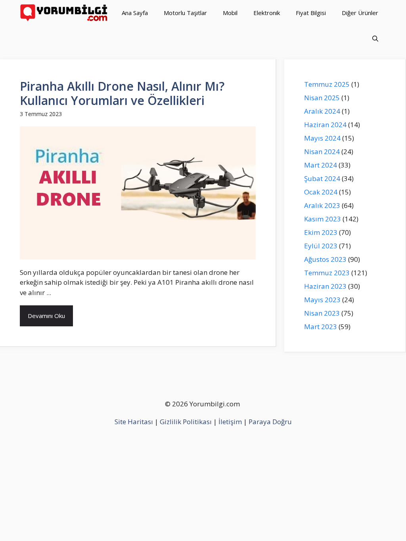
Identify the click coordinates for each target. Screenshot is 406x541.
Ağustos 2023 (325, 259)
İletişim (230, 421)
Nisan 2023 (322, 313)
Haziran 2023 (325, 286)
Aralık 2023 (322, 205)
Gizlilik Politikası (186, 421)
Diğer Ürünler (360, 13)
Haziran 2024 (325, 124)
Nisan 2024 (322, 151)
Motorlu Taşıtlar (185, 13)
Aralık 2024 (322, 111)
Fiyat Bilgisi (311, 13)
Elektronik (266, 13)
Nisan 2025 (322, 97)
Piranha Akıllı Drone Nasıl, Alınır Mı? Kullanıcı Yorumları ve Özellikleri (122, 93)
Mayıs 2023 (322, 299)
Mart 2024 (320, 165)
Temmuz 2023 (327, 272)
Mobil (230, 13)
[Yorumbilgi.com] (64, 13)
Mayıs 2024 (322, 138)
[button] (375, 38)
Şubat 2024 (322, 178)
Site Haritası (134, 421)
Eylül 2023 (320, 245)
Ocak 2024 (320, 191)
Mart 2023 (320, 326)
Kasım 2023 (322, 218)
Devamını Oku (46, 316)
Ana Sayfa (135, 13)
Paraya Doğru (270, 421)
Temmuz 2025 (327, 84)
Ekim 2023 (320, 232)
